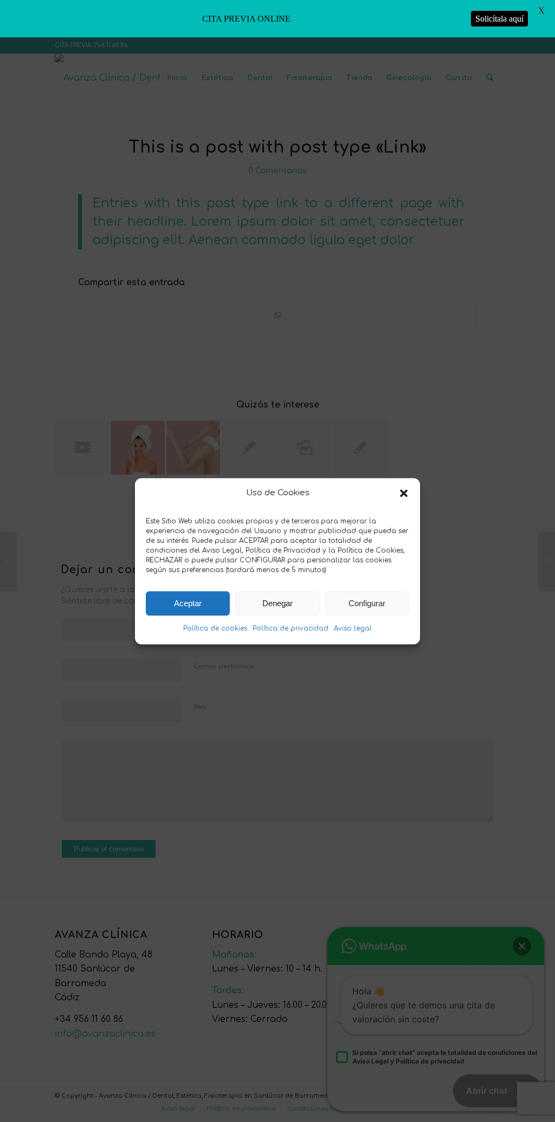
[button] (403, 493)
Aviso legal (353, 629)
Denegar (277, 603)
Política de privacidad (290, 629)
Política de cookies (215, 629)
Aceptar (188, 603)
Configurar (367, 603)
